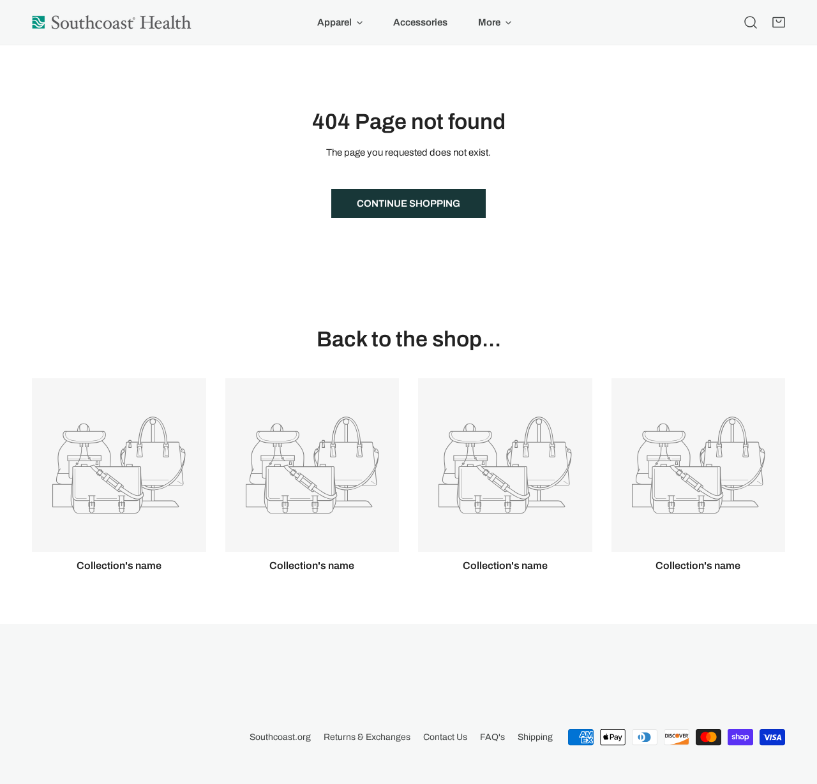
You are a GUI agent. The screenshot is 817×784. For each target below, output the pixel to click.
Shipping (535, 737)
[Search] (751, 22)
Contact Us (445, 737)
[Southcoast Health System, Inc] (111, 22)
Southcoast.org (280, 737)
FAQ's (492, 737)
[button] (779, 22)
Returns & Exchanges (367, 737)
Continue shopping (408, 203)
